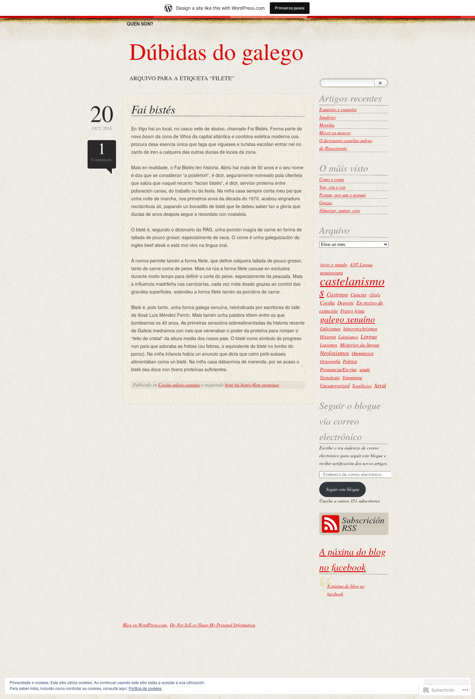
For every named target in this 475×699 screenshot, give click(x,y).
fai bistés (243, 385)
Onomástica (363, 353)
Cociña (164, 385)
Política (350, 361)
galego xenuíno (186, 385)
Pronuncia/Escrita (338, 369)
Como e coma (331, 179)
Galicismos (330, 329)
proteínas (270, 385)
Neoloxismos (334, 353)
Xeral (380, 385)
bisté (229, 385)
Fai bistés (153, 109)
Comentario (101, 151)
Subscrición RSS (363, 524)
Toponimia (352, 377)
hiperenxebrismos (360, 328)
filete (256, 385)
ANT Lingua (361, 264)
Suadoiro (327, 117)
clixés (374, 294)
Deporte (345, 302)
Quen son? (140, 23)
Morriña (326, 125)
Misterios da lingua (359, 344)
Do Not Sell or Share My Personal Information (212, 625)
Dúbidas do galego (216, 50)
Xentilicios (362, 386)
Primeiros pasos (289, 8)
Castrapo (337, 294)
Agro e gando (333, 264)
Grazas (325, 202)
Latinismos (348, 337)
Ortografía (330, 361)
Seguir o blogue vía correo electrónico (350, 421)
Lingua (369, 336)
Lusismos (328, 344)
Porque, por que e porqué (342, 195)
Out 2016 (101, 116)
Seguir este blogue (342, 489)
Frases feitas (352, 310)
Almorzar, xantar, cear (339, 210)
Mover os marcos (334, 132)
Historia (328, 336)
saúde (364, 369)
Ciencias (358, 295)
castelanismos (352, 286)
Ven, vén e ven (332, 187)
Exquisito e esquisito (338, 109)
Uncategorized (335, 385)
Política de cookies (145, 688)
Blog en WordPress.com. (145, 625)
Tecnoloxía (330, 377)
